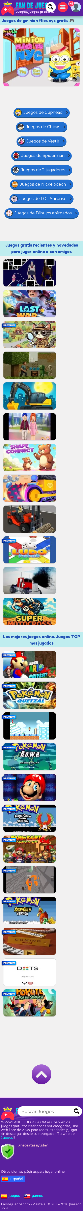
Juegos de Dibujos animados (43, 213)
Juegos (7, 1138)
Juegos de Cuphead (43, 112)
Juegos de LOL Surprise (43, 198)
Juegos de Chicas (43, 126)
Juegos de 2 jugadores (43, 169)
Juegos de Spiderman (43, 155)
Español (16, 1179)
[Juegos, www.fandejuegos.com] (28, 8)
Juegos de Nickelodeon (43, 184)
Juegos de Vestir (43, 141)
